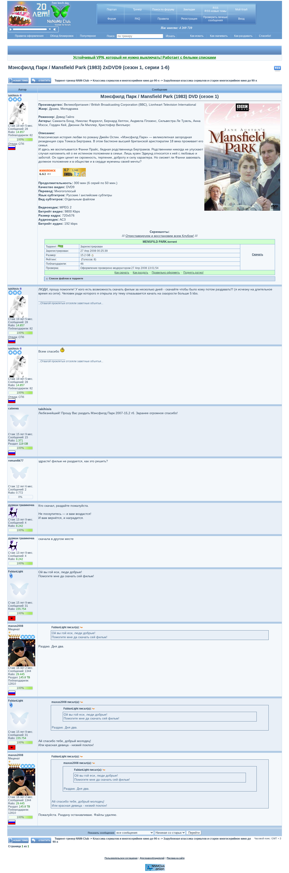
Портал (112, 9)
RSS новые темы (215, 11)
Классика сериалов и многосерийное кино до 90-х (126, 80)
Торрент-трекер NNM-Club (72, 80)
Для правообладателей (152, 858)
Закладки (189, 9)
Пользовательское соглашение (121, 858)
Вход (241, 18)
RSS (215, 7)
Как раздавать (243, 35)
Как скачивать (219, 35)
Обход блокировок (61, 35)
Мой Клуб (241, 9)
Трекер (137, 9)
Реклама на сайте (175, 858)
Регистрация (189, 18)
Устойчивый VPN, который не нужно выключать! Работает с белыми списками (144, 57)
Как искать (196, 35)
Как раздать (140, 272)
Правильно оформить (166, 272)
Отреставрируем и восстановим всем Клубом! (160, 236)
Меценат (14, 629)
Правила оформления (29, 35)
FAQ (137, 18)
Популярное (88, 35)
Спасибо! (265, 35)
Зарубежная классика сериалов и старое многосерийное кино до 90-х (210, 80)
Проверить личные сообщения (215, 19)
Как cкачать (121, 272)
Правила (163, 18)
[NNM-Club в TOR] (155, 870)
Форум (111, 18)
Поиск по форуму (163, 9)
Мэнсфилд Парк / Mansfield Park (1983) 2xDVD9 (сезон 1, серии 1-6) (88, 67)
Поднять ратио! (193, 272)
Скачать (257, 254)
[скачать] (50, 29)
